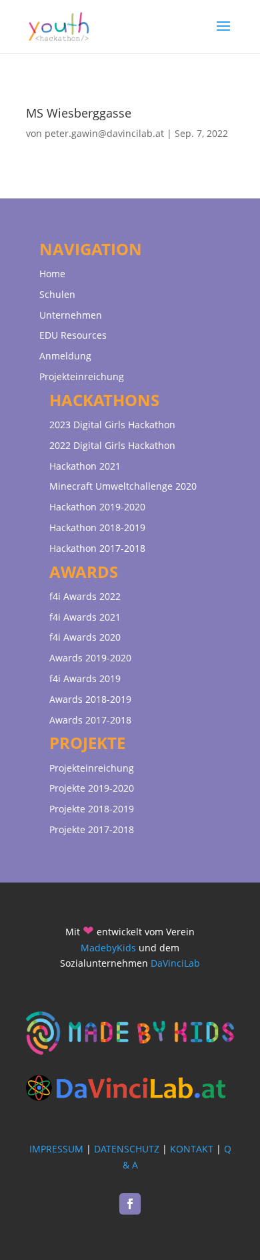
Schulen (57, 294)
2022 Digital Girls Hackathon (112, 445)
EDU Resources (73, 335)
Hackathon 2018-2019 (97, 527)
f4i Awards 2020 (85, 637)
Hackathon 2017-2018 (97, 548)
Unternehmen (70, 315)
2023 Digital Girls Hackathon (112, 424)
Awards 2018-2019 (90, 699)
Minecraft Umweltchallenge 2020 (123, 486)
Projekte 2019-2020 (91, 788)
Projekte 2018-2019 (91, 808)
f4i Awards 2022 (85, 596)
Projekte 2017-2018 (91, 829)
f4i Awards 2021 (85, 617)
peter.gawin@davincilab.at (104, 133)
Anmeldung (65, 355)
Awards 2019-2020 (90, 657)
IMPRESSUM (56, 1148)
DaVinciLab (175, 963)
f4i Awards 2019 (85, 678)
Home (52, 273)
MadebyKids (108, 947)
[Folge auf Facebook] (130, 1204)
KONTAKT (191, 1148)
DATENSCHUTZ (126, 1148)
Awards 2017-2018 (90, 720)
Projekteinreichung (81, 376)
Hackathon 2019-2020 (97, 506)
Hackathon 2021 (85, 466)
